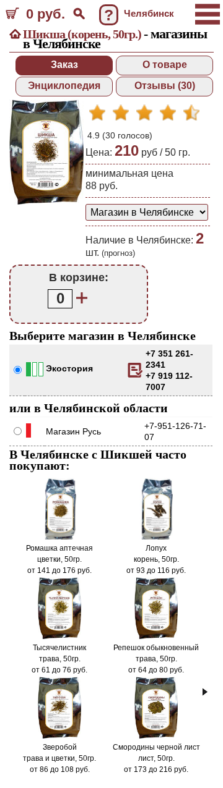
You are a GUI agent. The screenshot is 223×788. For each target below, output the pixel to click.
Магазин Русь (73, 431)
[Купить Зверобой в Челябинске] (60, 736)
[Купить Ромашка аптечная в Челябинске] (59, 537)
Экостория (69, 368)
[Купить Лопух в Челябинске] (156, 537)
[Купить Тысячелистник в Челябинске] (60, 636)
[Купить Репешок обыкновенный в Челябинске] (156, 636)
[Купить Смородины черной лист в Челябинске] (156, 736)
